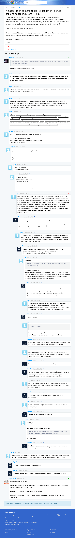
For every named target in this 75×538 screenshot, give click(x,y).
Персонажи (30, 535)
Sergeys (11, 57)
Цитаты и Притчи (10, 7)
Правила (52, 532)
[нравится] (6, 46)
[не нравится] (10, 46)
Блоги (29, 532)
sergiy (11, 131)
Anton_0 (13, 49)
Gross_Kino (12, 478)
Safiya (27, 419)
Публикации (31, 530)
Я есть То (9, 42)
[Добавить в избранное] (14, 46)
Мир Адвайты (10, 512)
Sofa (19, 7)
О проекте (53, 530)
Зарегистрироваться (11, 530)
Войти (6, 532)
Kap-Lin (20, 217)
